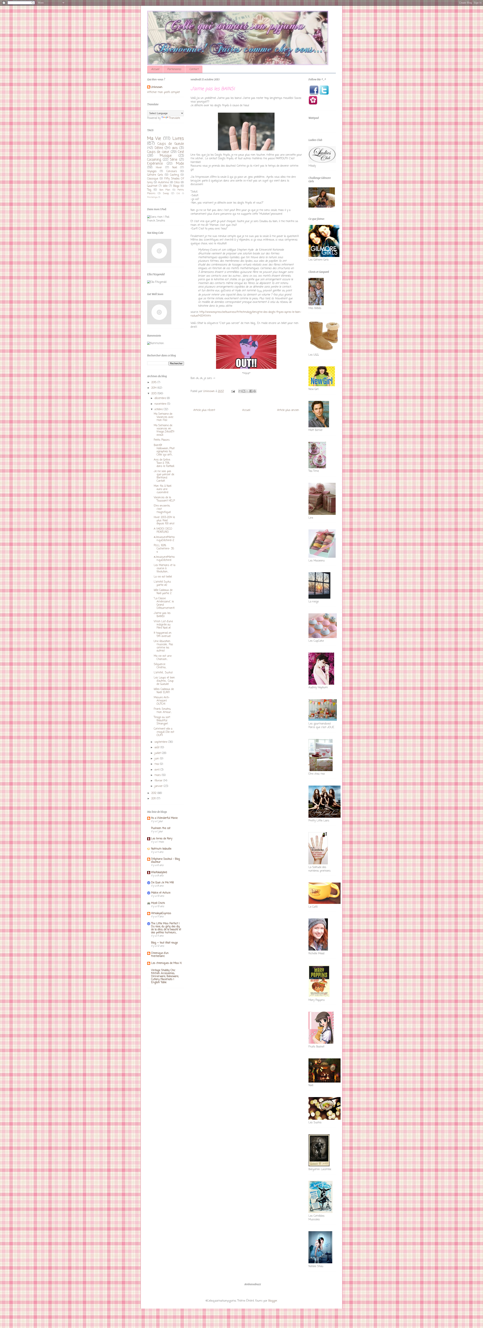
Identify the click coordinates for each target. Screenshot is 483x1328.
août (157, 748)
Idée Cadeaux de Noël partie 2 (163, 591)
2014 (154, 388)
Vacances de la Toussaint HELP (164, 499)
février (159, 781)
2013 (154, 394)
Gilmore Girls (155, 175)
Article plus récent (204, 410)
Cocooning (154, 159)
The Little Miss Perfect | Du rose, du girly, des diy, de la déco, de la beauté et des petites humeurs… (166, 928)
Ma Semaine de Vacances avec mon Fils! (163, 417)
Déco (177, 183)
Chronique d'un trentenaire (160, 954)
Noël (174, 168)
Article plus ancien (288, 410)
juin (157, 759)
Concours (171, 171)
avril (157, 770)
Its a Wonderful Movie (164, 818)
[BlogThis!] (244, 391)
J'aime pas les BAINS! (162, 614)
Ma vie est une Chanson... (163, 657)
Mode (180, 163)
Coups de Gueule (171, 143)
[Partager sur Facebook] (251, 391)
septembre (161, 742)
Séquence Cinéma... (160, 666)
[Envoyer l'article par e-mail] (233, 391)
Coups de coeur (158, 152)
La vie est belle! (163, 577)
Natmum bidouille (161, 849)
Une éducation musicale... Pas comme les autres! (163, 646)
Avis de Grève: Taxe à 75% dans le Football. (164, 463)
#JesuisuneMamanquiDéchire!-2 (164, 538)
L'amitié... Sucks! (163, 673)
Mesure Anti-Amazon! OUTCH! (162, 701)
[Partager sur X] (247, 391)
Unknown (156, 87)
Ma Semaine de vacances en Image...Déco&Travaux (164, 430)
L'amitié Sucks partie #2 (162, 583)
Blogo (176, 186)
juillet (158, 753)
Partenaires (174, 69)
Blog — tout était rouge (164, 943)
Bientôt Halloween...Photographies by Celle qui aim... (164, 450)
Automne (163, 183)
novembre (161, 404)
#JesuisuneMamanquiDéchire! (164, 558)
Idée (165, 186)
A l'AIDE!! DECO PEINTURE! (163, 530)
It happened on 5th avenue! (163, 634)
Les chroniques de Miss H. (166, 963)
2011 (154, 799)
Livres (178, 138)
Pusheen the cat (160, 828)
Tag (149, 190)
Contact (193, 69)
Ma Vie (154, 138)
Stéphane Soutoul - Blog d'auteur (165, 860)
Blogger (272, 1301)
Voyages (152, 171)
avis (175, 148)
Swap (166, 193)
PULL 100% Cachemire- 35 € (164, 549)
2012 (154, 793)
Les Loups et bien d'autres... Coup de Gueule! (164, 681)
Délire (159, 148)
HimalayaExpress (161, 913)
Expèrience (155, 163)
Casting (174, 175)
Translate (174, 118)
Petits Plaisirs (162, 440)
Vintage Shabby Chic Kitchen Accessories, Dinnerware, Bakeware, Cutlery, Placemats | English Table (165, 976)
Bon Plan (164, 190)
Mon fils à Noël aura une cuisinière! (162, 489)
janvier (159, 786)
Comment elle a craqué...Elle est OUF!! (164, 732)
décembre (161, 398)
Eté (178, 193)
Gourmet (152, 186)
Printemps (152, 197)
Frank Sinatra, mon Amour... (163, 710)
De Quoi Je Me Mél (162, 883)
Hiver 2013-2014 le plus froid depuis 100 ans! (164, 520)
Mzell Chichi (158, 903)
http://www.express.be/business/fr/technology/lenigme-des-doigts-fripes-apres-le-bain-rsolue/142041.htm (246, 314)
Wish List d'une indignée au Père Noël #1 (163, 625)
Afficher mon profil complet (163, 92)
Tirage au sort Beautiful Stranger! (162, 720)
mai (157, 764)
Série (173, 159)
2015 (154, 382)
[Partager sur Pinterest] (254, 391)
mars (158, 775)
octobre (159, 409)
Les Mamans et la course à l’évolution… (164, 568)
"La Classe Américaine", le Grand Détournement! (164, 603)
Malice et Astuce (160, 893)
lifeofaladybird (159, 872)
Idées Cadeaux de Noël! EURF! (164, 690)
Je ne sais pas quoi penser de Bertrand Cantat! (164, 476)
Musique (166, 155)
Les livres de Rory (161, 839)
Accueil (155, 69)
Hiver (159, 168)
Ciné (181, 152)
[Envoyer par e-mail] (240, 391)
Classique (152, 179)
